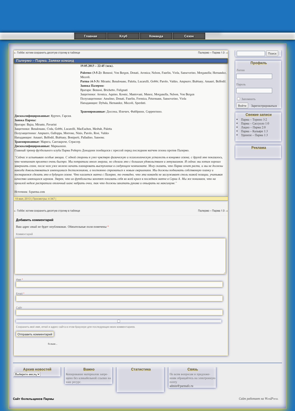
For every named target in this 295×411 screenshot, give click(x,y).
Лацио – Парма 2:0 (253, 127)
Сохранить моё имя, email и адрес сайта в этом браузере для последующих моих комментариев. (75, 326)
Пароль (241, 84)
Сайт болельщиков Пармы (33, 398)
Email (20, 293)
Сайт (19, 307)
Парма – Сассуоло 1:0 (255, 123)
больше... (52, 343)
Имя (19, 279)
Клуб (123, 36)
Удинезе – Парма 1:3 (254, 135)
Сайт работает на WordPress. (259, 398)
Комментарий (24, 234)
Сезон (189, 36)
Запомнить (248, 99)
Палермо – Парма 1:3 (213, 52)
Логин (240, 70)
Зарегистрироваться (264, 106)
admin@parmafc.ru (181, 386)
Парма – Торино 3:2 (254, 119)
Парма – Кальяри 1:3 (254, 131)
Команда (156, 36)
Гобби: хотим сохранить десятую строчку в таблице (47, 52)
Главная (90, 36)
